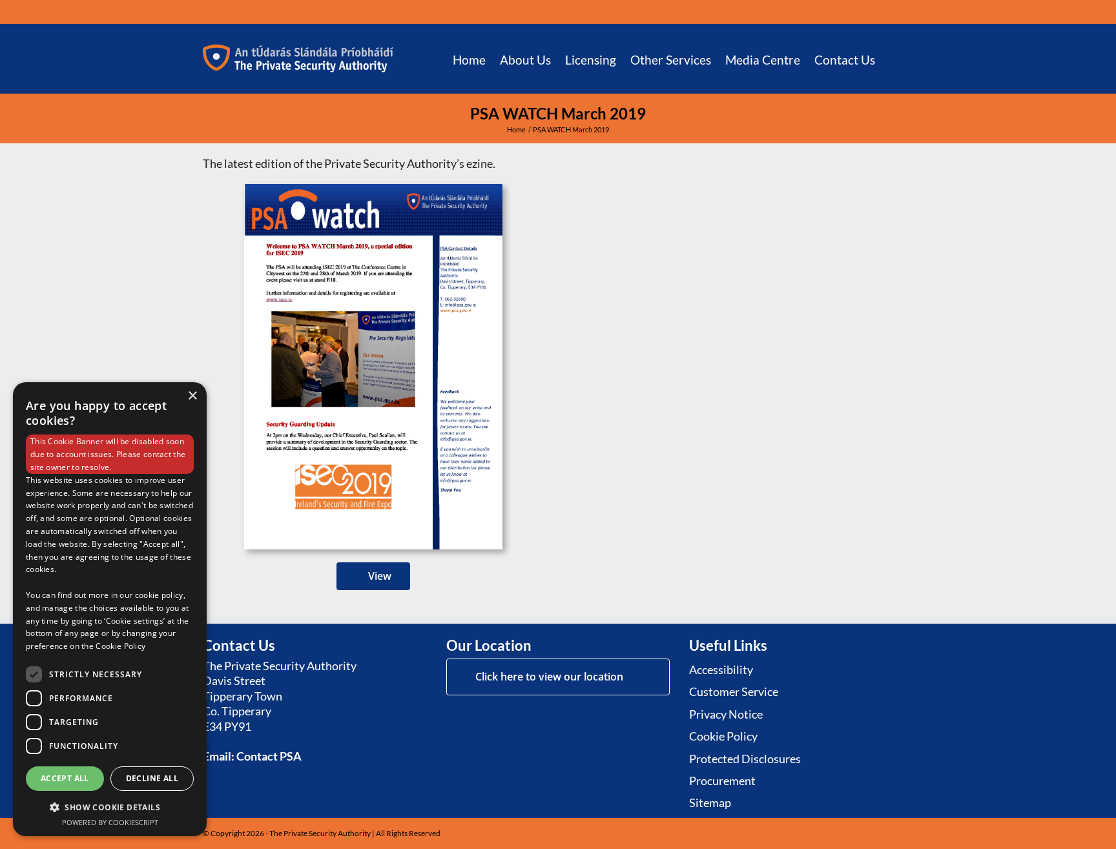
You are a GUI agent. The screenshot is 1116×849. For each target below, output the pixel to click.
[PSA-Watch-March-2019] (373, 190)
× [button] (192, 396)
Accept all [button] (65, 778)
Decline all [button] (152, 778)
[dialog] (110, 609)
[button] (894, 58)
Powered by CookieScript (110, 822)
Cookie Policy (120, 645)
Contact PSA (269, 756)
